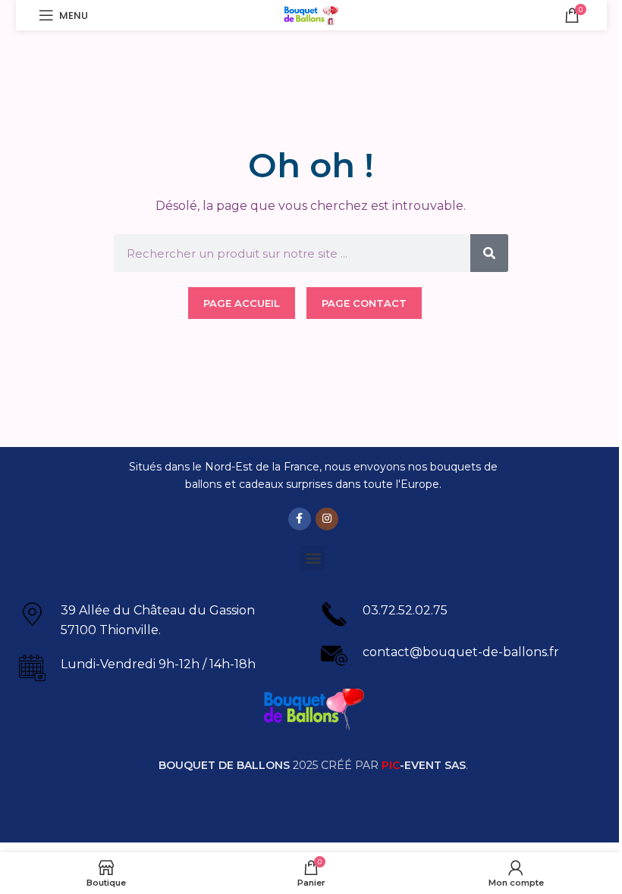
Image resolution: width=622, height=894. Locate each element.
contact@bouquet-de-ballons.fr (461, 652)
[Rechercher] (489, 253)
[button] (312, 557)
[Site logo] (311, 14)
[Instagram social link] (327, 519)
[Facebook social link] (299, 519)
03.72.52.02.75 (405, 610)
